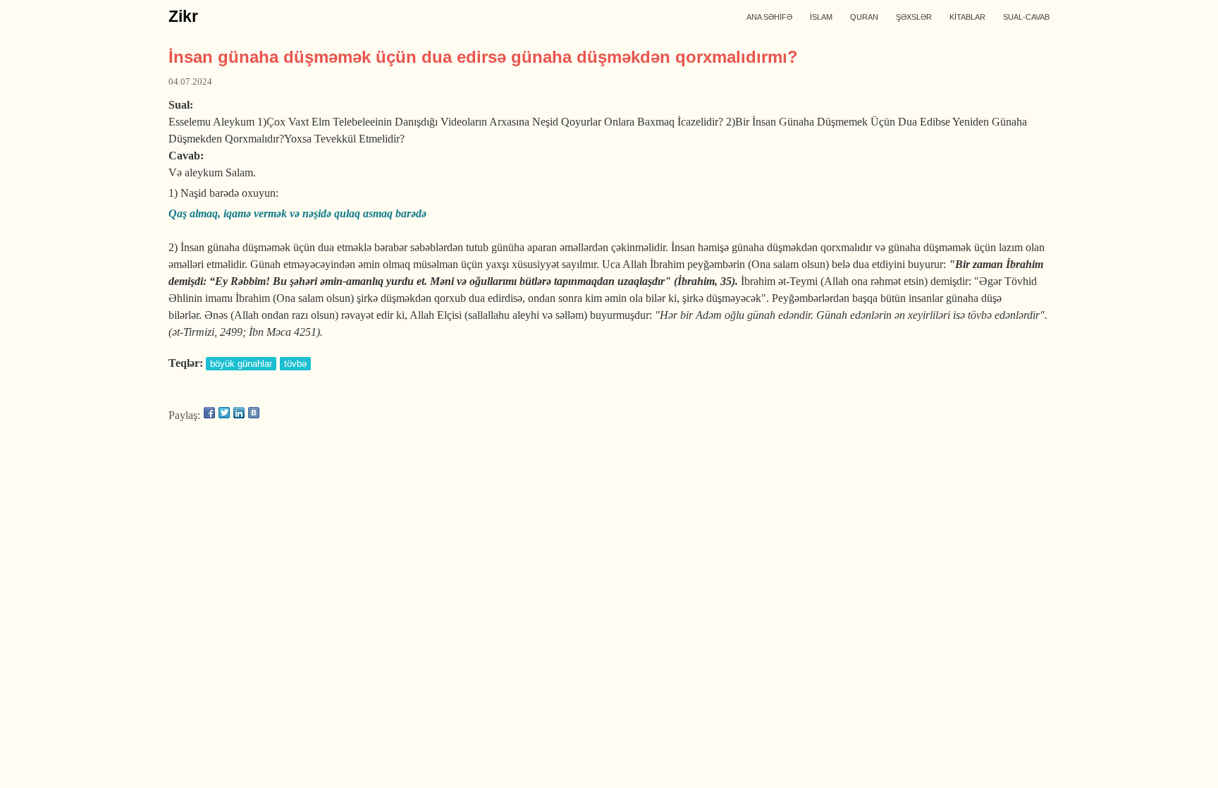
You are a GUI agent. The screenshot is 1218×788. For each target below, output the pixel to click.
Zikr (183, 16)
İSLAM (821, 17)
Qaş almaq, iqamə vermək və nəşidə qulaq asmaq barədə (297, 213)
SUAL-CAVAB (1026, 17)
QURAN (864, 17)
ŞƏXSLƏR (914, 17)
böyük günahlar (241, 363)
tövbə (295, 363)
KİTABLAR (967, 17)
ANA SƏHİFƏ (769, 17)
